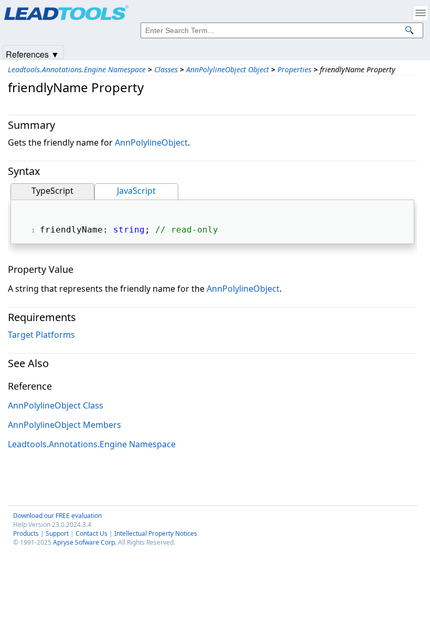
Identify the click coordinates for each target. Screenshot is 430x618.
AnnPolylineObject (151, 142)
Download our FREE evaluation (57, 515)
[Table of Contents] (420, 13)
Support (57, 533)
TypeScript (52, 190)
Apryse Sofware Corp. (84, 542)
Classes (166, 69)
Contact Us (92, 533)
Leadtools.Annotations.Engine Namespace (77, 69)
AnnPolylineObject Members (64, 425)
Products (26, 533)
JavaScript (136, 190)
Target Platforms (41, 334)
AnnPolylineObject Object (227, 69)
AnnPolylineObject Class (55, 405)
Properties (294, 69)
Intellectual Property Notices (155, 533)
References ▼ (32, 53)
